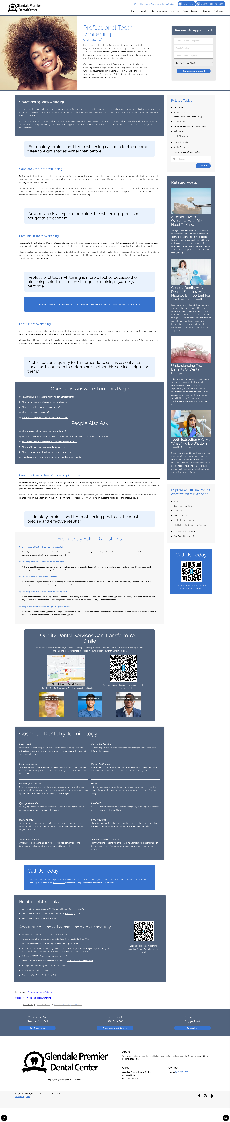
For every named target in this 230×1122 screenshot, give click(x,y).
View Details (42, 970)
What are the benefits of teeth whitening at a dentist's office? (49, 441)
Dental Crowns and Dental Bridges (188, 116)
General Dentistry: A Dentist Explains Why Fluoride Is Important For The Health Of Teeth (190, 293)
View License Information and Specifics (56, 956)
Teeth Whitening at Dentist (185, 520)
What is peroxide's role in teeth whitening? (41, 407)
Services (175, 11)
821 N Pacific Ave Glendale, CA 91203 (155, 4)
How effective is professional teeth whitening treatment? (48, 396)
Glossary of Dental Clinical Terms (66, 908)
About (143, 11)
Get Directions (37, 1028)
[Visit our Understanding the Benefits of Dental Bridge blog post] (191, 362)
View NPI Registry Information (80, 960)
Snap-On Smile (180, 515)
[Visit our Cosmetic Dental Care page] (128, 716)
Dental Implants (181, 121)
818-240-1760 (59, 882)
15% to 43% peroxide (38, 258)
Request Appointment (115, 1028)
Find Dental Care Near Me (185, 536)
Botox (176, 501)
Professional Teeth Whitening (40, 992)
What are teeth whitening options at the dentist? (44, 431)
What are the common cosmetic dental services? (44, 447)
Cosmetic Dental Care (183, 506)
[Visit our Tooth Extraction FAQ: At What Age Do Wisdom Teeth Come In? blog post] (191, 436)
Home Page (70, 913)
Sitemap (28, 1097)
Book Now (188, 4)
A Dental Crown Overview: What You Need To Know (187, 221)
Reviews (206, 11)
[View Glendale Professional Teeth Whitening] (38, 89)
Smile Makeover (180, 131)
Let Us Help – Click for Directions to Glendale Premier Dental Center (66, 688)
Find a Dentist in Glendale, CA (186, 151)
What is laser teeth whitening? (35, 412)
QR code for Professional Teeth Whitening (33, 997)
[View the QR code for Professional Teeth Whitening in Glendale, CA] (123, 681)
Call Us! (212, 4)
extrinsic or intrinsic (74, 112)
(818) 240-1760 (120, 74)
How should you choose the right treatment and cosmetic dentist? (52, 457)
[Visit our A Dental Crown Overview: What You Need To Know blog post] (191, 213)
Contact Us (218, 11)
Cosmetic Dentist (181, 142)
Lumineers (178, 510)
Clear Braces (179, 107)
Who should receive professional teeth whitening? (44, 402)
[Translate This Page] (226, 1118)
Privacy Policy (19, 1097)
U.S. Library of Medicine (44, 242)
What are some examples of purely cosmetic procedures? (48, 452)
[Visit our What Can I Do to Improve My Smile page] (90, 716)
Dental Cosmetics (181, 147)
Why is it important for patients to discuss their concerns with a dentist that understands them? (65, 436)
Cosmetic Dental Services (185, 531)
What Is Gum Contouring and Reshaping (191, 525)
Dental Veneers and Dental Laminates (190, 126)
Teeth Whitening (181, 136)
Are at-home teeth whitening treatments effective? (45, 417)
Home (134, 11)
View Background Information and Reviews (52, 965)
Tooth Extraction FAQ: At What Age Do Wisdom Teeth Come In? (190, 443)
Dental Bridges (180, 112)
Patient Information (158, 11)
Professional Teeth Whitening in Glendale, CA (120, 304)
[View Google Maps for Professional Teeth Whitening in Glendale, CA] (66, 685)
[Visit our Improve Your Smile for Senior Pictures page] (51, 716)
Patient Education (191, 11)
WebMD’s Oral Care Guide (40, 918)
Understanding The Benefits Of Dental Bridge (186, 369)
